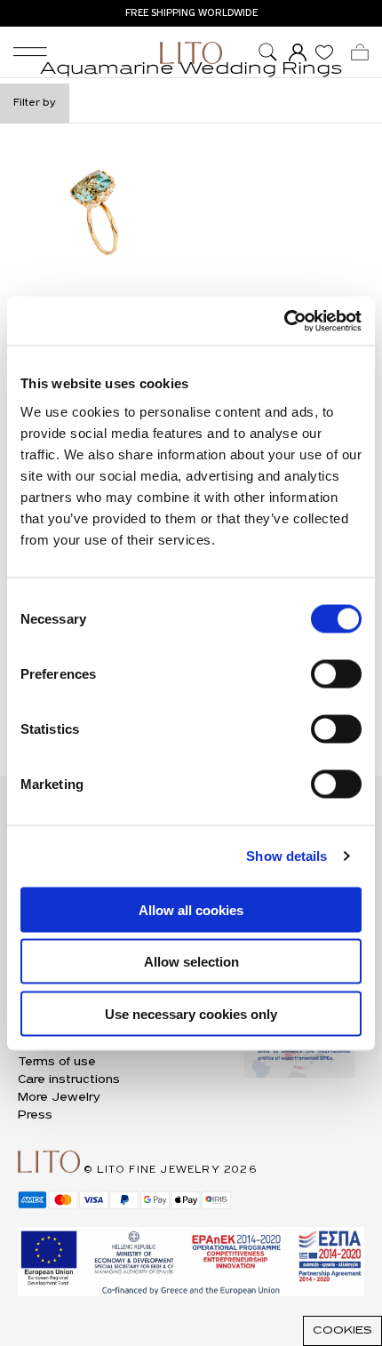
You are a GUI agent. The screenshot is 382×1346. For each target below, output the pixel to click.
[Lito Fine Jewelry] (191, 53)
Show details (286, 856)
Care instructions (69, 1080)
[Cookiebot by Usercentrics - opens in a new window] (284, 320)
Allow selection (191, 961)
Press (35, 1115)
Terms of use (57, 1062)
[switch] (336, 673)
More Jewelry (59, 1097)
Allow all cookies (191, 909)
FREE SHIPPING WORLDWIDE (191, 13)
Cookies (342, 1331)
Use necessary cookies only (191, 1013)
